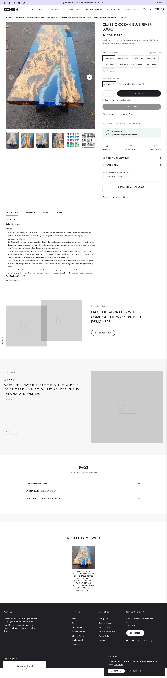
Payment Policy (104, 636)
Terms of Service (105, 623)
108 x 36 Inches (137, 58)
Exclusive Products (78, 631)
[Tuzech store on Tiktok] (152, 640)
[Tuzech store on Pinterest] (133, 640)
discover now (103, 333)
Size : (110, 52)
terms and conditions (124, 100)
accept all (116, 671)
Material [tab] (30, 212)
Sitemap (102, 640)
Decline (133, 671)
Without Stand (124, 84)
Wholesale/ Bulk (77, 640)
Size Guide (157, 52)
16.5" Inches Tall (109, 84)
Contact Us (75, 644)
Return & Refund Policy (107, 631)
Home (8, 17)
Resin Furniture (77, 627)
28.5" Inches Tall (138, 84)
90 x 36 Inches (136, 64)
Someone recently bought (25, 602)
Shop (73, 623)
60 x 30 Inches (108, 58)
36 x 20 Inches (108, 64)
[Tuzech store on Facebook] (127, 640)
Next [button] (89, 77)
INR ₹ (159, 2)
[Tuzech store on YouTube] (146, 640)
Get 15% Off (3, 340)
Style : (110, 78)
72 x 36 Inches (108, 71)
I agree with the (118, 100)
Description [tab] (12, 212)
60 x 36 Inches (152, 58)
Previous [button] (11, 77)
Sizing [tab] (46, 212)
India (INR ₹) (12, 659)
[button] (144, 9)
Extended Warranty (78, 636)
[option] (50, 75)
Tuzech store (16, 663)
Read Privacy (118, 664)
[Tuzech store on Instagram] (140, 640)
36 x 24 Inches (151, 64)
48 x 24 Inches (123, 58)
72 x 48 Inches (123, 64)
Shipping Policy (104, 627)
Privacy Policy (104, 618)
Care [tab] (59, 212)
